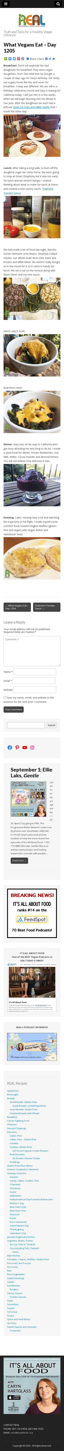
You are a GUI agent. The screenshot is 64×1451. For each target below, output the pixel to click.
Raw (9, 1270)
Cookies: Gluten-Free (21, 1147)
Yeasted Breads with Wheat (24, 1113)
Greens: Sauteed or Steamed (22, 1169)
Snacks (11, 1308)
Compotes (15, 1330)
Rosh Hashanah (18, 1222)
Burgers (14, 1289)
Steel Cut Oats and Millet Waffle (31, 107)
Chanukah (15, 1184)
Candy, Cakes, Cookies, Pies (24, 1180)
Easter (13, 1192)
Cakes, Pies (16, 1135)
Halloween (15, 1195)
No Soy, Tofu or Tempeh (22, 1244)
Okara (15, 1251)
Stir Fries (11, 1323)
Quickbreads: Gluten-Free (23, 1102)
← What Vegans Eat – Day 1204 (16, 607)
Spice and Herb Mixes (18, 1319)
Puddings (15, 1162)
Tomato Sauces (18, 1296)
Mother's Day (17, 1203)
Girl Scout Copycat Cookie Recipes (30, 1150)
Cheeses (12, 1124)
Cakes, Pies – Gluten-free (23, 1139)
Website (8, 689)
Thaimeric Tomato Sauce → (45, 607)
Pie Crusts (12, 1266)
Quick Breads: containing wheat (29, 1105)
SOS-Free (12, 1311)
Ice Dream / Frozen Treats (26, 1158)
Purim (13, 1218)
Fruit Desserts (17, 1154)
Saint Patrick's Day (19, 1225)
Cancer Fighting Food (18, 1120)
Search (51, 725)
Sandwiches (13, 1285)
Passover (15, 1214)
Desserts (12, 1132)
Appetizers (13, 1090)
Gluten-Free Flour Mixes (20, 1165)
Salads (10, 1281)
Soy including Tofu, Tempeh (24, 1248)
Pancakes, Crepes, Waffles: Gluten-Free (28, 1259)
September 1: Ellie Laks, (31, 773)
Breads (11, 1098)
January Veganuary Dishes (21, 1237)
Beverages (12, 1094)
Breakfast (12, 1117)
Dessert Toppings (16, 1128)
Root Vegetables (16, 1274)
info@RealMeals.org (22, 1432)
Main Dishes (13, 1255)
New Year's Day (18, 1207)
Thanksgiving (16, 1229)
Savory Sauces (15, 1293)
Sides (10, 1300)
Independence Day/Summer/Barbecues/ (31, 1199)
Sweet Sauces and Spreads (21, 1326)
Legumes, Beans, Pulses (20, 1240)
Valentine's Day (18, 1233)
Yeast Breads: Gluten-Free (24, 1109)
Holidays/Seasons (16, 1173)
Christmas (15, 1188)
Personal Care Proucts (19, 1263)
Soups (10, 1315)
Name (8, 671)
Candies (14, 1143)
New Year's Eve (18, 1210)
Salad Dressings (15, 1278)
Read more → (19, 860)
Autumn (14, 1177)
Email (8, 680)
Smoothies (13, 1304)
